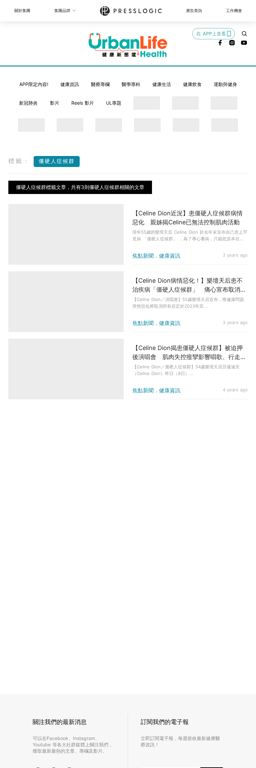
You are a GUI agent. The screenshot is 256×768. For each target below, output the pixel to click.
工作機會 (234, 10)
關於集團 (22, 10)
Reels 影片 (82, 103)
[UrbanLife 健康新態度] (128, 45)
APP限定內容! (33, 84)
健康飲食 (192, 84)
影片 (54, 103)
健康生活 (161, 84)
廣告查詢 (194, 10)
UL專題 (113, 103)
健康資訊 (69, 84)
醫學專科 (131, 84)
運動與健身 (225, 84)
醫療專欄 (100, 84)
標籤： (19, 160)
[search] (244, 34)
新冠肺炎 (28, 103)
